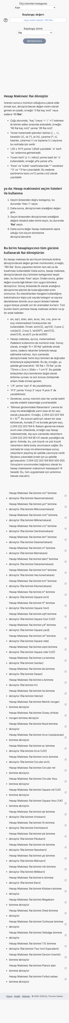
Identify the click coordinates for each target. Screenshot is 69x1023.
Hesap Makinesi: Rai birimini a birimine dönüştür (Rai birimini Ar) (31, 682)
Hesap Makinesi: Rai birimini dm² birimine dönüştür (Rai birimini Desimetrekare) (33, 539)
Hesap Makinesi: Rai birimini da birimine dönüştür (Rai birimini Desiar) (32, 671)
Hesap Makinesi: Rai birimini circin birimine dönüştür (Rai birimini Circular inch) (33, 759)
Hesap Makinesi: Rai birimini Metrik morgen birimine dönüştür (34, 704)
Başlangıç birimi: (33, 28)
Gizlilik (17, 996)
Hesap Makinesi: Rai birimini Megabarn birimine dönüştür (31, 902)
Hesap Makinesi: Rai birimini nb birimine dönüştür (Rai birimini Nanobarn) (32, 847)
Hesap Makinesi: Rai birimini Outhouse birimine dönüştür (36, 924)
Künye (9, 996)
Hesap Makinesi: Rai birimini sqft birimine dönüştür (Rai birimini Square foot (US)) (32, 616)
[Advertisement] (34, 69)
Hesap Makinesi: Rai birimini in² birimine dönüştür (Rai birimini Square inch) (32, 594)
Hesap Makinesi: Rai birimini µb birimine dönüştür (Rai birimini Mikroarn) (32, 858)
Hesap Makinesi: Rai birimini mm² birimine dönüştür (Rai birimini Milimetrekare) (33, 518)
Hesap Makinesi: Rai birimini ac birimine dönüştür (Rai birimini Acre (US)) (32, 748)
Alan (24, 203)
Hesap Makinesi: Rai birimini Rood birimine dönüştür (33, 726)
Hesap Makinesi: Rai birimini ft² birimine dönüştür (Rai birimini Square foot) (32, 605)
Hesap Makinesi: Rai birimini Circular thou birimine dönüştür (33, 781)
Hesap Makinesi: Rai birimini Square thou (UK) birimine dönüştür (36, 803)
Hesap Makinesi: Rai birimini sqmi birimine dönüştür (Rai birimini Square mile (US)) (33, 649)
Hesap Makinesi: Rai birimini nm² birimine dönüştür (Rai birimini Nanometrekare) (33, 496)
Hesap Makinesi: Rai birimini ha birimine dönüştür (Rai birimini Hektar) (32, 693)
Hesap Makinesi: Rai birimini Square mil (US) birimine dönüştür (35, 792)
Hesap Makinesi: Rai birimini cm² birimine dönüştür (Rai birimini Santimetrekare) (33, 529)
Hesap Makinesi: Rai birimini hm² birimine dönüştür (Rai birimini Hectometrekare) (33, 572)
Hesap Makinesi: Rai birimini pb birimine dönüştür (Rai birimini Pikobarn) (32, 836)
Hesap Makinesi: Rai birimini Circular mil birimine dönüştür (32, 770)
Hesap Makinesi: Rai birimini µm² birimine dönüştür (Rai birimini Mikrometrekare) (33, 507)
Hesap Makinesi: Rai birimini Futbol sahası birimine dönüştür (33, 979)
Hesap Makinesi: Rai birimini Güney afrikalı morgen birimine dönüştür (33, 715)
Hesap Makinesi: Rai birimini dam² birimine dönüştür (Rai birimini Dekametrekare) (33, 561)
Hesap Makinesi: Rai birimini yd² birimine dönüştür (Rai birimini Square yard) (32, 627)
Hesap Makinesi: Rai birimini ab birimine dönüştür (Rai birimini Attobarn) (32, 814)
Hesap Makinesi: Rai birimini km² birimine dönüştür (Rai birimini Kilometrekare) (33, 583)
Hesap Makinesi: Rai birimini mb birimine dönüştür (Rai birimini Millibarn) (32, 869)
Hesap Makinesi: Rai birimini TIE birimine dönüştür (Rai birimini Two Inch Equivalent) (34, 946)
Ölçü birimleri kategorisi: (33, 3)
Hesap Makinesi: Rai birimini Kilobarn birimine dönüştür (35, 891)
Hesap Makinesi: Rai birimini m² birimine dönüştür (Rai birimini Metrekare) (32, 550)
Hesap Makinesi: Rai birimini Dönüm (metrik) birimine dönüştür (35, 957)
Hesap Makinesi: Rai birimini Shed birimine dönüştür (33, 913)
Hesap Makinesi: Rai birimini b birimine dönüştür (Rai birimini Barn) (31, 880)
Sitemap (26, 996)
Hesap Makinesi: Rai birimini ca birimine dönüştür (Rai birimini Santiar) (32, 660)
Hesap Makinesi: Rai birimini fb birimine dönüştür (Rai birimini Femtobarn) (32, 825)
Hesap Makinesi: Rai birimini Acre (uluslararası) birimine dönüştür (36, 737)
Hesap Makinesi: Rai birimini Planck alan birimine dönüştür (32, 968)
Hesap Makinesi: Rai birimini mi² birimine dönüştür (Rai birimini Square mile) (32, 638)
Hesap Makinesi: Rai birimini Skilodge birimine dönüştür (35, 935)
